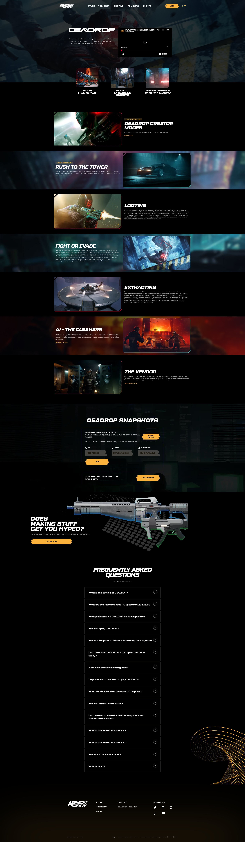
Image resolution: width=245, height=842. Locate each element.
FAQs (114, 837)
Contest (170, 837)
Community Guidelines (160, 837)
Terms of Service (123, 837)
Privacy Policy (134, 837)
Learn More (128, 135)
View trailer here (62, 342)
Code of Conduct (145, 837)
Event (176, 837)
